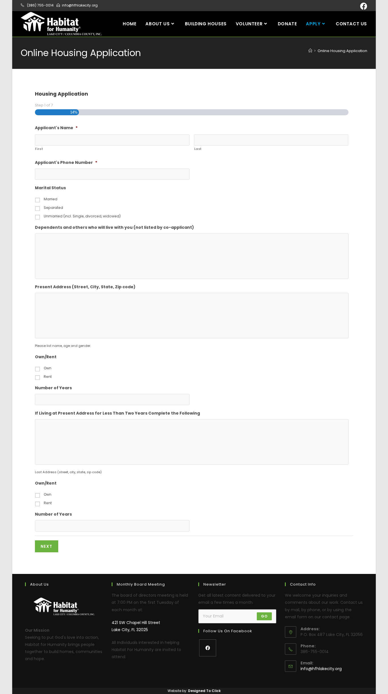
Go (264, 616)
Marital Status (50, 187)
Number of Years (53, 387)
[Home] (310, 50)
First (39, 149)
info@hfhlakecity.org (321, 669)
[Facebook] (207, 647)
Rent (48, 376)
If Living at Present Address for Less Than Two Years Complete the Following (117, 413)
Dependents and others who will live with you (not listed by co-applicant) (114, 227)
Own (47, 368)
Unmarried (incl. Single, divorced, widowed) (82, 216)
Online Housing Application (342, 50)
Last (198, 149)
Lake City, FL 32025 (130, 630)
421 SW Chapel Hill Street (136, 622)
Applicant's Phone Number (66, 162)
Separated (53, 207)
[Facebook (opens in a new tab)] (362, 6)
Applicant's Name (56, 127)
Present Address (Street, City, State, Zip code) (85, 286)
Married (50, 199)
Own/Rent (46, 356)
